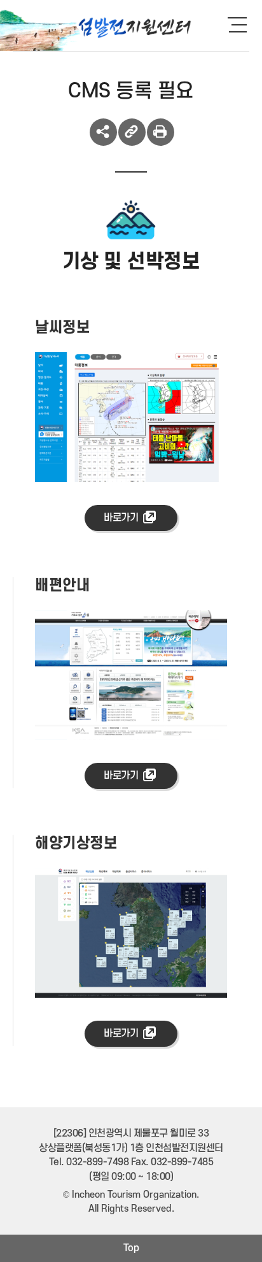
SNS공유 (103, 132)
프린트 (160, 132)
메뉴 (243, 24)
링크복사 (132, 132)
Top (131, 1248)
